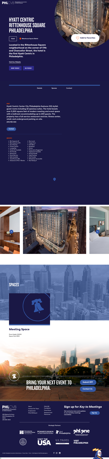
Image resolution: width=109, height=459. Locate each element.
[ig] (56, 453)
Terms (30, 453)
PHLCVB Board (32, 413)
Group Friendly (15, 68)
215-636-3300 (6, 420)
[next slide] (97, 231)
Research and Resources (48, 413)
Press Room (47, 410)
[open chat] (97, 453)
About (30, 406)
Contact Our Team (33, 408)
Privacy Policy (25, 453)
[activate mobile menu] (105, 2)
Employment (32, 411)
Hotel (13, 39)
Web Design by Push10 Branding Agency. (40, 453)
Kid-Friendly (28, 68)
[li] (59, 453)
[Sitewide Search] (102, 3)
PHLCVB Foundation (47, 407)
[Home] (14, 3)
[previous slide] (11, 231)
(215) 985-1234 (11, 122)
